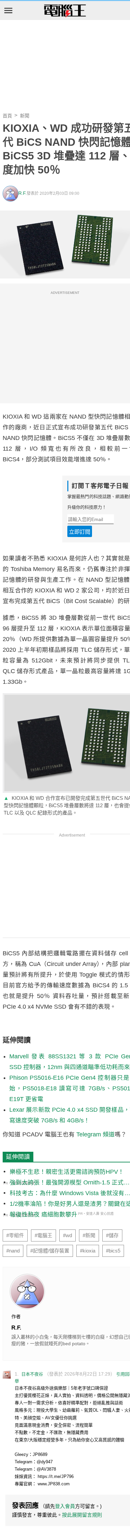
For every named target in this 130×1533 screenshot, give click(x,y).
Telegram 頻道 (95, 1134)
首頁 (7, 115)
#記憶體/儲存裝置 (49, 1250)
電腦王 (65, 11)
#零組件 (15, 1235)
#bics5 (113, 1250)
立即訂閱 (79, 532)
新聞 (24, 115)
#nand (13, 1250)
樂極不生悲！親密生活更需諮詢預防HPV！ (67, 1171)
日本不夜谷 (32, 1374)
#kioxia (87, 1250)
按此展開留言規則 (82, 1515)
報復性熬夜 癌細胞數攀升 (43, 1214)
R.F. (22, 193)
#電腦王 (43, 1235)
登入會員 (65, 1506)
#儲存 (112, 1235)
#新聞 (89, 1235)
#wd (67, 1235)
